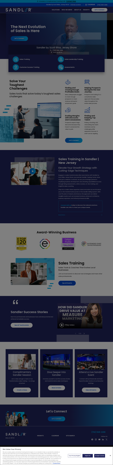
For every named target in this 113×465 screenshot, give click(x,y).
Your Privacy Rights (74, 456)
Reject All (87, 456)
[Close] (110, 455)
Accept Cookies (99, 456)
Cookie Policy (56, 463)
